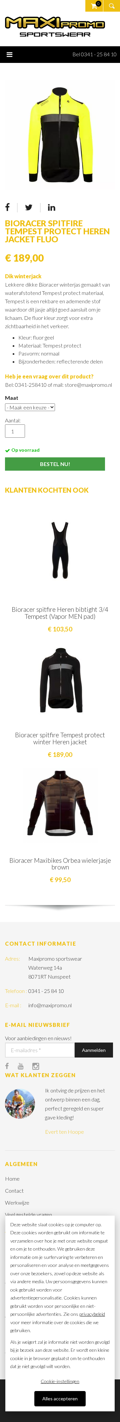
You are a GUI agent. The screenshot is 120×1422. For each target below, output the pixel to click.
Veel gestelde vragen (28, 1214)
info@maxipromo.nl (50, 1005)
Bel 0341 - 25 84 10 (94, 54)
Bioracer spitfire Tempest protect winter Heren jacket (60, 738)
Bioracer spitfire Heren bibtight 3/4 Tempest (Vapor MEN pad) (60, 612)
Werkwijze (17, 1202)
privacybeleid (92, 1314)
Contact (14, 1190)
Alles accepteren (60, 1398)
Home (12, 1178)
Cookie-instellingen (60, 1381)
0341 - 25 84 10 (46, 991)
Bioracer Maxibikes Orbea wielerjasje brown (60, 863)
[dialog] (60, 1313)
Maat (11, 397)
